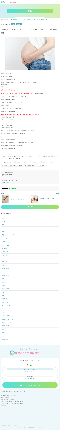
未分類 (3, 231)
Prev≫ (57, 193)
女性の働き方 (5, 289)
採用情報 (4, 248)
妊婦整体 (4, 285)
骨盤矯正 (19, 24)
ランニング (5, 252)
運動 (13, 24)
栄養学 (3, 332)
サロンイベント (6, 305)
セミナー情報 (5, 245)
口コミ (3, 258)
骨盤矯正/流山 (41, 165)
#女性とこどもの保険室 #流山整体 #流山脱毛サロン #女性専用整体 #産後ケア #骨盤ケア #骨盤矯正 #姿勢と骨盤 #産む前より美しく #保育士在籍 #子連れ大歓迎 (29, 157)
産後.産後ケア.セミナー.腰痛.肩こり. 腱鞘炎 (12, 165)
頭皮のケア (5, 282)
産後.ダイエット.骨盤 (47, 162)
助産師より (5, 302)
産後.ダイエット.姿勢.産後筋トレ (31, 162)
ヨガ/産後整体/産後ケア (7, 162)
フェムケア (5, 336)
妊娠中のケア (5, 265)
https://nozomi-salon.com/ (8, 175)
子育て (3, 329)
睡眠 (3, 278)
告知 (3, 225)
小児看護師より (6, 275)
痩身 (3, 295)
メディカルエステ (6, 322)
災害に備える (5, 326)
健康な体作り (5, 339)
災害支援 (4, 262)
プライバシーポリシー (6, 425)
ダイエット (5, 309)
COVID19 (4, 238)
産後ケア (4, 218)
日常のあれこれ (6, 316)
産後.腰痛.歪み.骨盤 (29, 165)
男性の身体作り (6, 268)
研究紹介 (4, 241)
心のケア (4, 221)
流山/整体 (19, 162)
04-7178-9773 (7, 182)
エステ (3, 272)
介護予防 (4, 255)
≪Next (2, 193)
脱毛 (3, 228)
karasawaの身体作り (7, 319)
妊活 (3, 312)
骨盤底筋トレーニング (8, 235)
